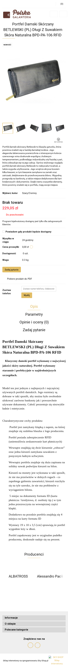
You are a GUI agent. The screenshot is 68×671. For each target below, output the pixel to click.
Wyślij (27, 295)
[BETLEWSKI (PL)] (58, 140)
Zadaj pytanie (12, 269)
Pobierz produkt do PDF (19, 278)
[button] (34, 618)
